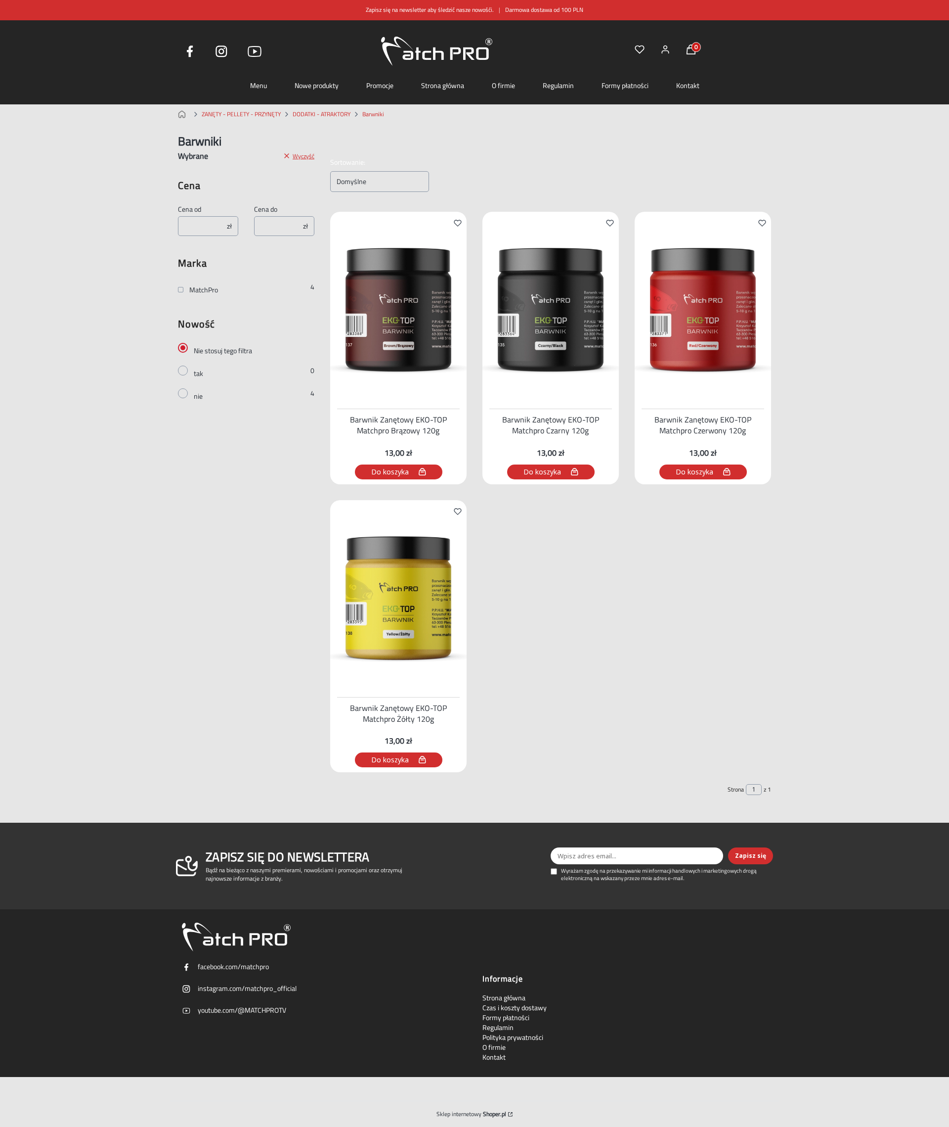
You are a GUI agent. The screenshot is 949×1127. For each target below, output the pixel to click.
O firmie (503, 85)
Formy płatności (625, 85)
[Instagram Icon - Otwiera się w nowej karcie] (221, 51)
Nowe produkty (317, 85)
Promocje (379, 85)
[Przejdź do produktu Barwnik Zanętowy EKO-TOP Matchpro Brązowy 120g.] (398, 308)
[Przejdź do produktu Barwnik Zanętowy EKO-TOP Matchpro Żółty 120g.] (398, 596)
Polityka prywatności (512, 1037)
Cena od (189, 209)
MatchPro (203, 290)
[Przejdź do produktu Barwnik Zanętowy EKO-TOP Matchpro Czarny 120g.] (550, 308)
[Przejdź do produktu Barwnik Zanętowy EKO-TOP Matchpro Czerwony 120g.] (703, 308)
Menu (258, 85)
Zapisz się (750, 855)
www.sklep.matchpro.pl (184, 114)
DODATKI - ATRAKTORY (321, 114)
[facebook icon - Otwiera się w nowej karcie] (190, 51)
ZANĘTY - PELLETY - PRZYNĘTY (241, 114)
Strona (736, 790)
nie (198, 396)
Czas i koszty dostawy (514, 1007)
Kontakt (687, 85)
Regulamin (558, 85)
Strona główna (442, 85)
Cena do (265, 209)
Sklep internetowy (471, 1114)
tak (198, 373)
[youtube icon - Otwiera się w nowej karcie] (254, 51)
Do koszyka (390, 471)
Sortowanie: (347, 162)
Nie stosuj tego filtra (223, 350)
